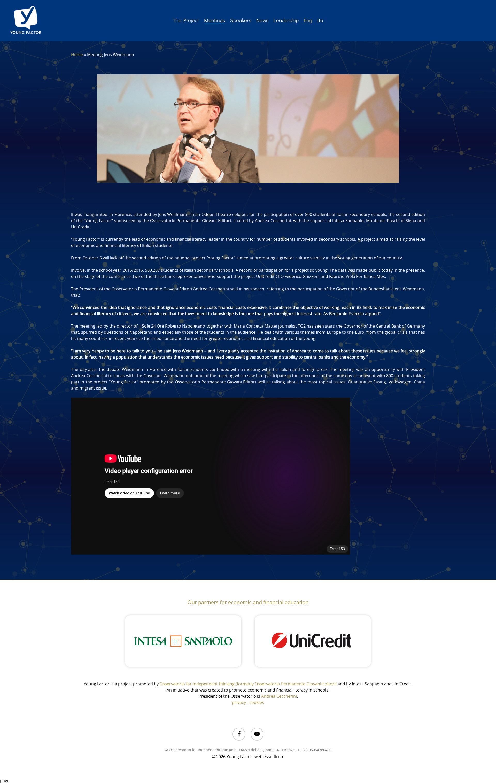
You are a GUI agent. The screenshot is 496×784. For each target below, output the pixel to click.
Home (77, 55)
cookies (256, 703)
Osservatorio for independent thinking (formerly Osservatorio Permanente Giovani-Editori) (248, 684)
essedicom (274, 757)
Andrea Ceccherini (279, 696)
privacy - (240, 703)
